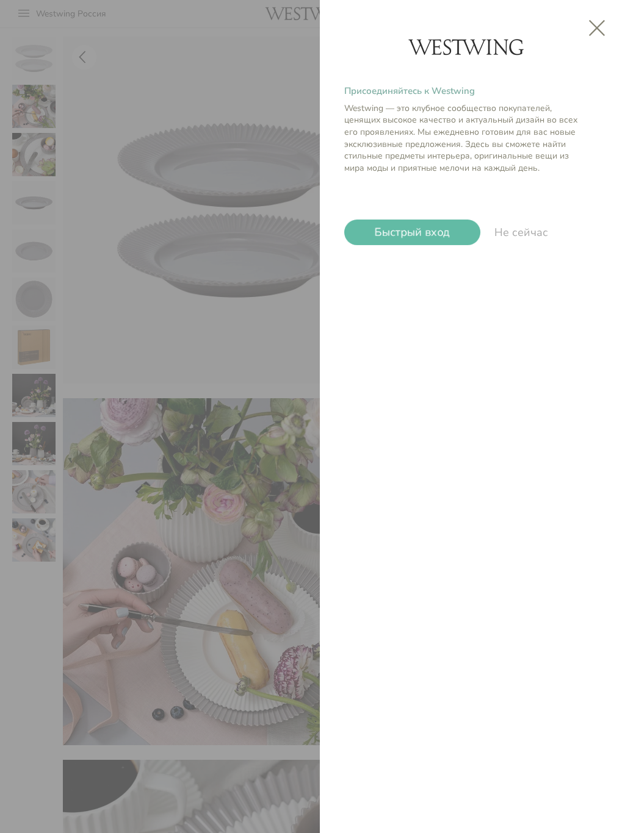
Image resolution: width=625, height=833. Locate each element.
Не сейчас (521, 232)
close (597, 28)
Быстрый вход (413, 232)
